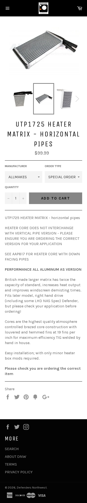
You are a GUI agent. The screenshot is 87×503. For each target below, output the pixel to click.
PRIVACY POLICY (19, 472)
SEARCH (12, 448)
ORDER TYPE (53, 166)
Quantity (12, 187)
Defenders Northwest (32, 487)
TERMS (11, 464)
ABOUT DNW (15, 456)
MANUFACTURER (16, 166)
